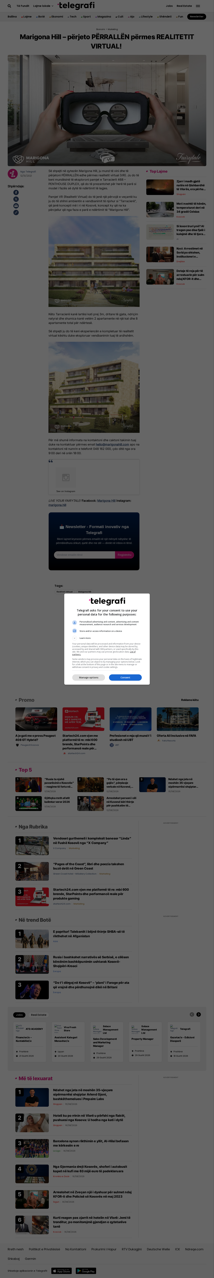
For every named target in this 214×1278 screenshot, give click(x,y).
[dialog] (107, 639)
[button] (107, 638)
